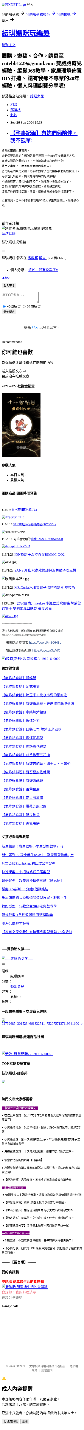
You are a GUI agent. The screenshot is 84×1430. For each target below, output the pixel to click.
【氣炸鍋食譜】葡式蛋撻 (21, 686)
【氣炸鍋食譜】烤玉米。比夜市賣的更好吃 (34, 695)
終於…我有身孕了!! (43, 270)
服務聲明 (47, 1370)
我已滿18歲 (10, 1421)
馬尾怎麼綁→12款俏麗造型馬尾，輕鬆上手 (34, 898)
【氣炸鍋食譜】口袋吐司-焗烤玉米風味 (31, 729)
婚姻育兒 (37, 96)
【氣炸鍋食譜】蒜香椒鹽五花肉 (26, 755)
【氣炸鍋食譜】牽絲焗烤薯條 (24, 712)
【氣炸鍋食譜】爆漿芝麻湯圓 (24, 806)
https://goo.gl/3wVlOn (47, 650)
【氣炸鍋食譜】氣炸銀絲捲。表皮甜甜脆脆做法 (38, 703)
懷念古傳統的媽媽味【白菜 (21, 1160)
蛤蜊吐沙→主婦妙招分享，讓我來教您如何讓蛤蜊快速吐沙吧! (43, 1194)
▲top (5, 277)
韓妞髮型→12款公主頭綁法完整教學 (29, 906)
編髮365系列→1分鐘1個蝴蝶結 (25, 889)
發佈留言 (9, 311)
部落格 (15, 110)
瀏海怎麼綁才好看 (15, 923)
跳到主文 (9, 45)
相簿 (13, 105)
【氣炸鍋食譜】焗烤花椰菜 (22, 738)
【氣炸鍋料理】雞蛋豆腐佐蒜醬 (26, 772)
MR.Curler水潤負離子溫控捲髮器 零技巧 (44, 587)
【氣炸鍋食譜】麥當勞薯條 (22, 798)
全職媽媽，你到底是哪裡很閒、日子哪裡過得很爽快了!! (38, 1240)
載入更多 (9, 285)
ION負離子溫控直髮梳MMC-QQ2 (39, 554)
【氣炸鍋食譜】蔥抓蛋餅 (21, 823)
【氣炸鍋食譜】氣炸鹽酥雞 (22, 781)
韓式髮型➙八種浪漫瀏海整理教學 (27, 915)
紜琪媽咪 (9, 233)
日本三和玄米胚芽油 (24, 509)
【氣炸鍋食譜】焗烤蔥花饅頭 (24, 746)
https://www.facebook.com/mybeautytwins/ (24, 634)
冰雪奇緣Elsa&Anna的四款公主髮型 (29, 863)
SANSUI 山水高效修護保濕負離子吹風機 (45, 570)
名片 (13, 115)
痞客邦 (33, 258)
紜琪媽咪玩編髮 (26, 33)
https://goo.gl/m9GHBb (45, 642)
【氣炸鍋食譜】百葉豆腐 (21, 789)
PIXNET (20, 1366)
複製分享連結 (12, 1297)
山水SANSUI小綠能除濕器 (47, 539)
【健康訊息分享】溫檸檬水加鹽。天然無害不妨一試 (36, 1225)
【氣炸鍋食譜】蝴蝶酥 (19, 678)
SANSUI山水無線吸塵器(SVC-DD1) (34, 524)
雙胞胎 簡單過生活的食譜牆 (23, 1281)
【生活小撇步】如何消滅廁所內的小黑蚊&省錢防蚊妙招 (38, 1210)
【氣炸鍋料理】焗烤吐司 (21, 721)
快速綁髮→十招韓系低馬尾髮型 (26, 872)
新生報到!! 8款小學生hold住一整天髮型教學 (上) (38, 855)
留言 (42, 258)
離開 (25, 1421)
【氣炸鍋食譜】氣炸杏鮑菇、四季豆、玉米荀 (36, 763)
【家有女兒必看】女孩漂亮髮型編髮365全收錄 (37, 932)
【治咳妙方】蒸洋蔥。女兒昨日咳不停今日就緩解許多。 (39, 1217)
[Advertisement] (23, 1334)
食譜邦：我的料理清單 (19, 1292)
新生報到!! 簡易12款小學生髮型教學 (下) (32, 846)
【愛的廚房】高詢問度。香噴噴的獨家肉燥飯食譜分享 (38, 1179)
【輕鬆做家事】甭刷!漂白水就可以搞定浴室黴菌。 (35, 1202)
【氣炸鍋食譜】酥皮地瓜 (21, 815)
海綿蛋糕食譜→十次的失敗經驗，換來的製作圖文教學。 (39, 1151)
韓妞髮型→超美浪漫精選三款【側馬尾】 (33, 880)
